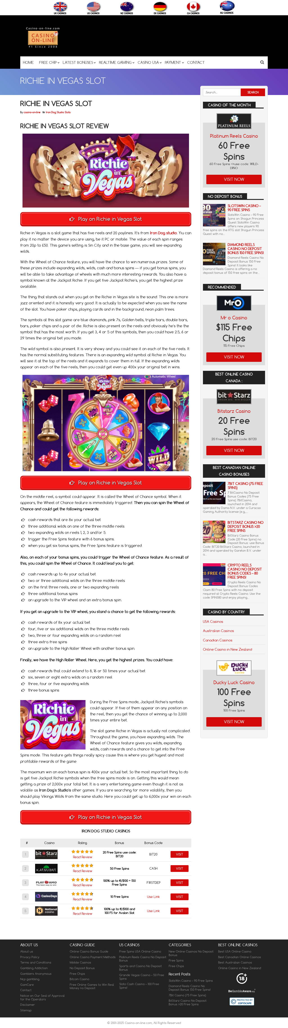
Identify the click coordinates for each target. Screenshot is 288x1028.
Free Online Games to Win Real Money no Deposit (92, 986)
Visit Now (234, 179)
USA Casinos (213, 621)
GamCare (27, 984)
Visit (179, 854)
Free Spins (176, 960)
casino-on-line (32, 112)
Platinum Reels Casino (234, 136)
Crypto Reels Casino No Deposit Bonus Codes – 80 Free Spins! (245, 571)
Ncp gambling (29, 979)
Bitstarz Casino (234, 411)
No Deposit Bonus (82, 968)
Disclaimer (27, 1005)
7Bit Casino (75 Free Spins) (245, 486)
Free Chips (77, 973)
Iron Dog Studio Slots (58, 112)
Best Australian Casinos (235, 962)
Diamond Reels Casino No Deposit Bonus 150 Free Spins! (246, 249)
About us (26, 951)
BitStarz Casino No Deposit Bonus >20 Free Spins (245, 526)
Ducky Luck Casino (234, 682)
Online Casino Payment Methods (93, 957)
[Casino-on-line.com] (42, 47)
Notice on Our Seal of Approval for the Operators (42, 997)
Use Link (153, 897)
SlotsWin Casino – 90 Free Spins (244, 208)
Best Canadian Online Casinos (239, 957)
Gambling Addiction (34, 968)
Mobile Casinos (80, 962)
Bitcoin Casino (79, 979)
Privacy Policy (29, 957)
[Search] (262, 62)
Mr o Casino (234, 318)
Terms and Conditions (35, 962)
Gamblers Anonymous (36, 973)
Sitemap (26, 1010)
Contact (26, 990)
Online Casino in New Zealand (227, 649)
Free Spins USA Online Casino (140, 951)
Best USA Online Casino (234, 951)
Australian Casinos (218, 630)
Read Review (82, 857)
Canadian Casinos (217, 640)
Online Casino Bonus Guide (89, 951)
